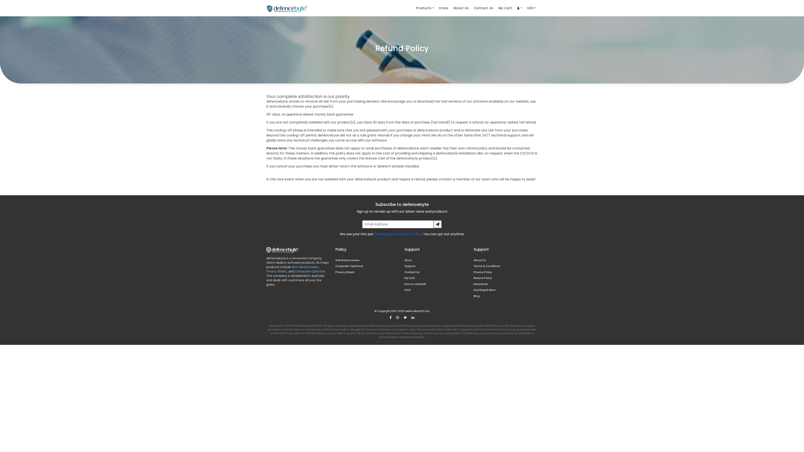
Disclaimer (481, 284)
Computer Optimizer (349, 266)
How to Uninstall (415, 284)
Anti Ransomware (347, 260)
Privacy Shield (276, 271)
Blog (477, 296)
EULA (408, 290)
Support (410, 266)
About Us (461, 8)
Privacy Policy (483, 272)
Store (443, 8)
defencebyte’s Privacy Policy (398, 234)
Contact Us (483, 8)
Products (424, 8)
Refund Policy (483, 278)
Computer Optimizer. (310, 271)
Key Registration (485, 290)
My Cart (505, 8)
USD (530, 8)
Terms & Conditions (487, 266)
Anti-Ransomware (305, 267)
